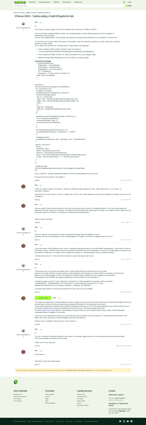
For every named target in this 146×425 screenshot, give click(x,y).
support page (119, 398)
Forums (21, 12)
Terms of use (59, 421)
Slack (46, 401)
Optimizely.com (18, 394)
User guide (80, 398)
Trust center (69, 421)
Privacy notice (49, 421)
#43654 (37, 200)
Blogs (46, 398)
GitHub (79, 403)
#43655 (37, 222)
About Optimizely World (35, 421)
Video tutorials (81, 401)
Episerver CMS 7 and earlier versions (79, 370)
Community (67, 2)
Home (16, 12)
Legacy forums (31, 12)
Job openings (17, 398)
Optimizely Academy (83, 405)
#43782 (37, 324)
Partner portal (81, 394)
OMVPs (57, 2)
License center (18, 401)
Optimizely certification (20, 396)
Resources (78, 2)
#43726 (37, 292)
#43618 (37, 180)
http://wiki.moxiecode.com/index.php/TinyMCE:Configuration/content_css (62, 306)
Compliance (78, 421)
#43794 (37, 346)
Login (129, 2)
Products (33, 2)
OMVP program (49, 394)
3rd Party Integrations (91, 421)
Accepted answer (43, 298)
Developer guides (82, 396)
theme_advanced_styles (46, 310)
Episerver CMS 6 (44, 12)
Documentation (45, 2)
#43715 (37, 259)
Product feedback (50, 403)
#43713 (37, 240)
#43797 (37, 364)
